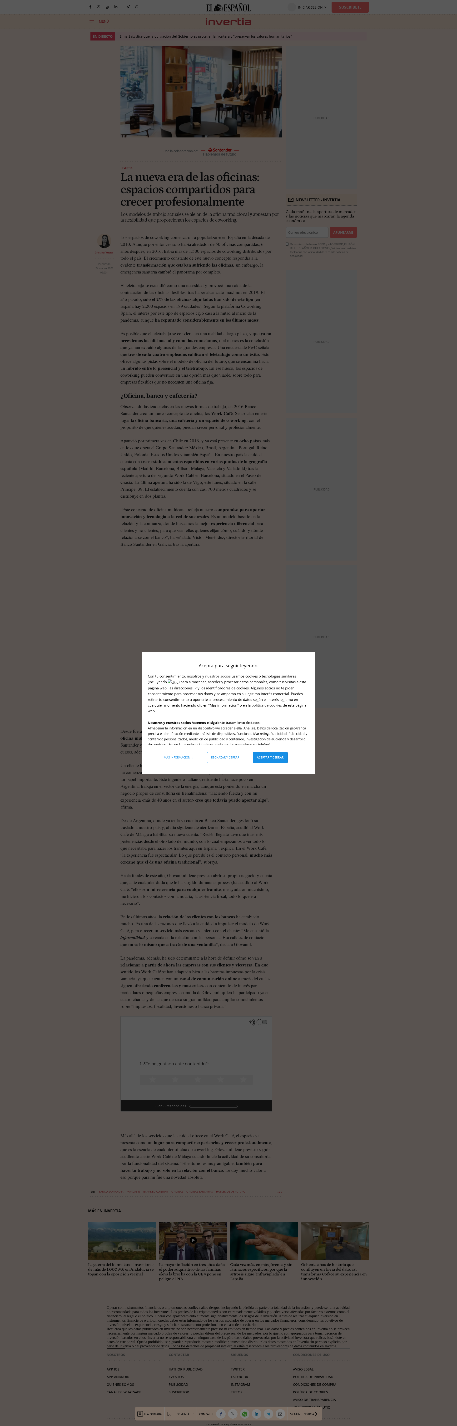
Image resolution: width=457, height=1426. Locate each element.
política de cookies (267, 705)
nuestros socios (218, 676)
